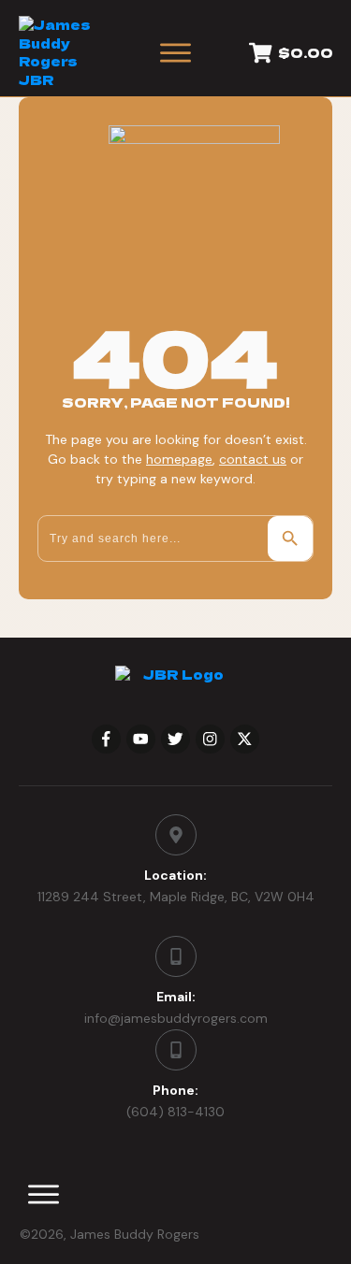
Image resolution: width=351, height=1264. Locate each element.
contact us (252, 459)
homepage (179, 459)
